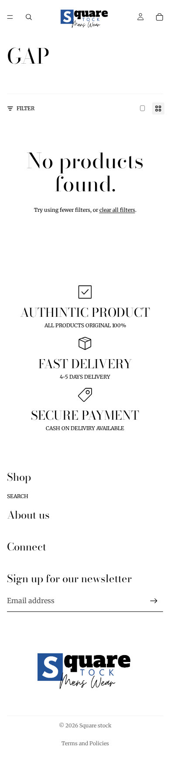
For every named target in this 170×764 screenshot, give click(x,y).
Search (17, 495)
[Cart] (159, 17)
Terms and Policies (85, 743)
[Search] (28, 17)
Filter (25, 108)
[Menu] (10, 17)
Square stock (95, 725)
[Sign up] (154, 601)
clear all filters (117, 210)
